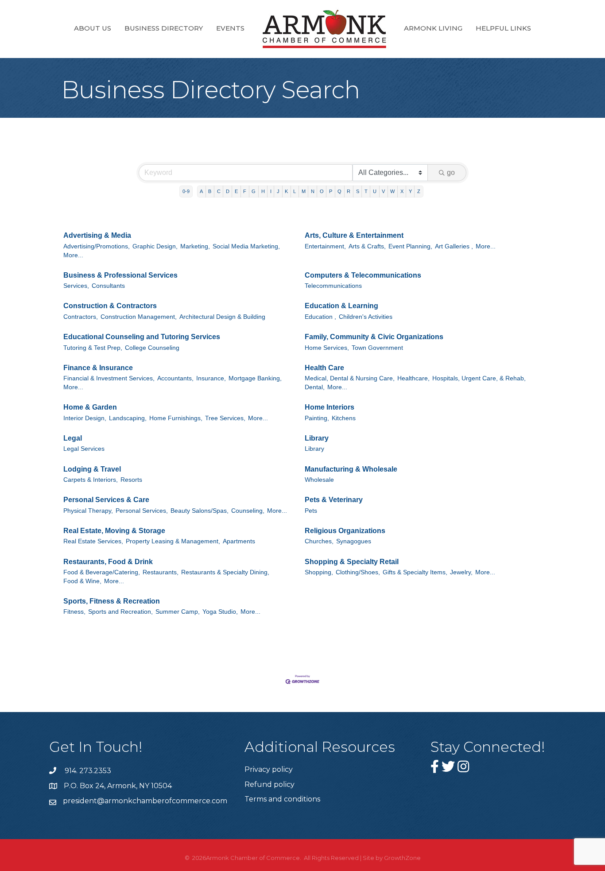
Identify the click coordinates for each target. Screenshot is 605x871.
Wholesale (319, 479)
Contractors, (80, 317)
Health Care (324, 368)
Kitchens (344, 418)
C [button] (219, 191)
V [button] (383, 191)
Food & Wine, (82, 581)
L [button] (294, 191)
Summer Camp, (177, 611)
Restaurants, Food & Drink (108, 561)
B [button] (209, 191)
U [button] (374, 191)
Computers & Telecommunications (363, 275)
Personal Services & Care (106, 499)
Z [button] (418, 191)
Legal (72, 438)
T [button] (366, 191)
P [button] (330, 191)
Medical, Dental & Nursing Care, (350, 378)
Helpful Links (503, 28)
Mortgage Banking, (255, 378)
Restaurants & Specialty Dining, (225, 572)
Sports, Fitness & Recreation (111, 601)
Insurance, (211, 378)
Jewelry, (461, 572)
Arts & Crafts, (367, 246)
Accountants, (175, 378)
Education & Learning (341, 306)
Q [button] (339, 191)
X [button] (401, 191)
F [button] (244, 191)
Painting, (317, 418)
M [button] (304, 191)
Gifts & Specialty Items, (415, 572)
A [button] (201, 191)
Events (230, 28)
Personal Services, (142, 510)
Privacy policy (268, 769)
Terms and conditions (282, 799)
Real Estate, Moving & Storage (114, 530)
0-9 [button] (186, 191)
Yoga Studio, (220, 611)
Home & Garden (90, 407)
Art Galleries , (454, 246)
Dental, (315, 387)
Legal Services (84, 448)
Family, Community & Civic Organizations (374, 337)
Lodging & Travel (92, 469)
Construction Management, (139, 317)
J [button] (278, 191)
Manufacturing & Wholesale (351, 469)
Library (317, 438)
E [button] (236, 191)
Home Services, (327, 348)
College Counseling (152, 348)
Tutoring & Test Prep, (92, 348)
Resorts (131, 479)
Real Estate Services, (93, 541)
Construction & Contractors (110, 306)
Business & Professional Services (120, 275)
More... (73, 255)
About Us (92, 28)
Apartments (239, 541)
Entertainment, (325, 246)
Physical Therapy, (88, 510)
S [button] (357, 191)
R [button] (348, 191)
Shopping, (319, 572)
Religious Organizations (345, 530)
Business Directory (163, 28)
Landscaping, (128, 418)
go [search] (451, 172)
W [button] (392, 191)
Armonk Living (433, 28)
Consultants (108, 286)
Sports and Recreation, (120, 611)
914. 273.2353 (87, 770)
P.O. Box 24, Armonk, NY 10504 (118, 786)
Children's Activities (365, 317)
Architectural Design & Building (222, 317)
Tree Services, (225, 418)
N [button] (312, 191)
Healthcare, (413, 378)
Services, (76, 286)
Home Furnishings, (175, 418)
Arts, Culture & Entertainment (354, 235)
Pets (311, 510)
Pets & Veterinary (334, 499)
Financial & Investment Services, (109, 378)
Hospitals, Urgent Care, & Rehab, (479, 378)
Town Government (377, 348)
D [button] (227, 191)
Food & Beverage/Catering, (101, 572)
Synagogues (353, 541)
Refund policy (269, 784)
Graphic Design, (155, 246)
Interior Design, (84, 418)
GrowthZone (402, 857)
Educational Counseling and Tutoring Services (141, 337)
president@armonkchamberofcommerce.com (145, 801)
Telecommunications (333, 286)
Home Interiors (329, 407)
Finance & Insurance (98, 368)
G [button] (254, 191)
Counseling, (247, 510)
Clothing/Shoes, (358, 572)
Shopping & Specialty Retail (352, 561)
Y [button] (410, 191)
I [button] (270, 191)
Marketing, (195, 246)
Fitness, (74, 611)
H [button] (263, 191)
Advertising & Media (97, 235)
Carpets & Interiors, (90, 479)
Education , (320, 317)
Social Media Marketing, (246, 246)
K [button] (286, 191)
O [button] (322, 191)
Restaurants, (160, 572)
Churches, (319, 541)
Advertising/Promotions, (96, 246)
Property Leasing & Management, (173, 541)
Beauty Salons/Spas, (200, 510)
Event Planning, (410, 246)
